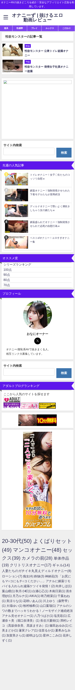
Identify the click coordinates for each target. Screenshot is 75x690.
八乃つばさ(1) (44, 615)
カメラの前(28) (38, 558)
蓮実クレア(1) (28, 630)
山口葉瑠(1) (48, 605)
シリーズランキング (17, 264)
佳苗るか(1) (46, 630)
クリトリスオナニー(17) (31, 565)
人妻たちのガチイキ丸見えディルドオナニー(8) (36, 570)
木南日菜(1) (57, 591)
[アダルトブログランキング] (11, 399)
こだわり (66, 28)
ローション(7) (12, 576)
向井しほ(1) (64, 586)
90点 (6, 274)
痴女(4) (28, 576)
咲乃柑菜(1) (49, 595)
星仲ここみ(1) (53, 635)
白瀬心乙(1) (40, 591)
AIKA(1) (35, 595)
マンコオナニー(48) (38, 550)
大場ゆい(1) (14, 605)
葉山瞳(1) (9, 591)
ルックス (50, 28)
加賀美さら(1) (16, 635)
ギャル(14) (61, 565)
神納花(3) (52, 576)
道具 (6, 28)
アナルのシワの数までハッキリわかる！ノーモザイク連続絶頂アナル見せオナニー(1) (37, 610)
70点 (6, 285)
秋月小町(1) (24, 591)
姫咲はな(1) (34, 635)
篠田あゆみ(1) (59, 625)
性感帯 (20, 28)
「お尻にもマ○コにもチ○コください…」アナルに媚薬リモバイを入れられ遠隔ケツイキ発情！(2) (36, 581)
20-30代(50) (17, 541)
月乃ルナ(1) (20, 595)
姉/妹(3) (39, 576)
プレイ (34, 28)
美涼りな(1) (14, 600)
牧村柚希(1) (31, 605)
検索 (64, 152)
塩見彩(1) (61, 615)
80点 (6, 279)
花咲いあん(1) (33, 600)
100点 (7, 269)
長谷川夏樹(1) (50, 620)
